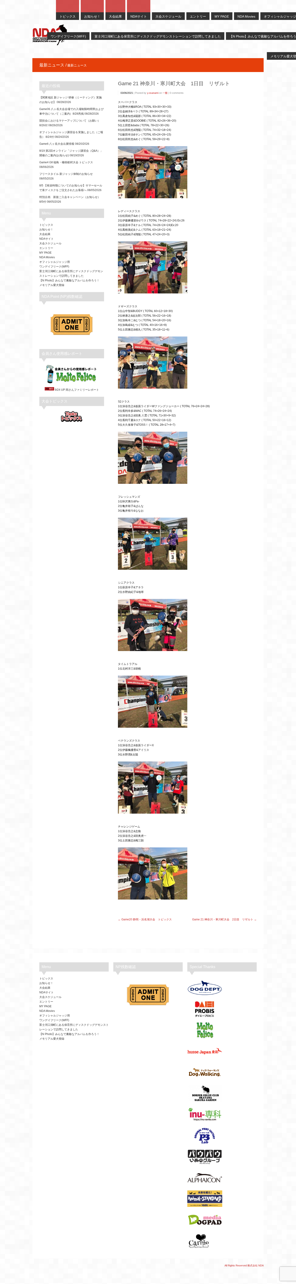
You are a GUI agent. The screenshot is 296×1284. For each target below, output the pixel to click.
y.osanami (152, 92)
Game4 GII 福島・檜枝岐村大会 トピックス (66, 162)
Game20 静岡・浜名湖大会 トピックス (146, 919)
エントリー (46, 248)
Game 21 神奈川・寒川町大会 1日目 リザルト (174, 83)
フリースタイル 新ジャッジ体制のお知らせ (66, 174)
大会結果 (44, 234)
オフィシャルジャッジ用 (54, 262)
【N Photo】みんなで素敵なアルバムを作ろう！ (69, 280)
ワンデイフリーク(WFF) (54, 266)
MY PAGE (45, 252)
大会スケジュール (50, 243)
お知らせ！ (46, 229)
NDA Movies (47, 257)
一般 (165, 92)
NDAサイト (46, 238)
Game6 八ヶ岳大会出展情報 (56, 143)
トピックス (46, 225)
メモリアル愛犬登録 (51, 285)
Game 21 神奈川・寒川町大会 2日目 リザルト (222, 919)
